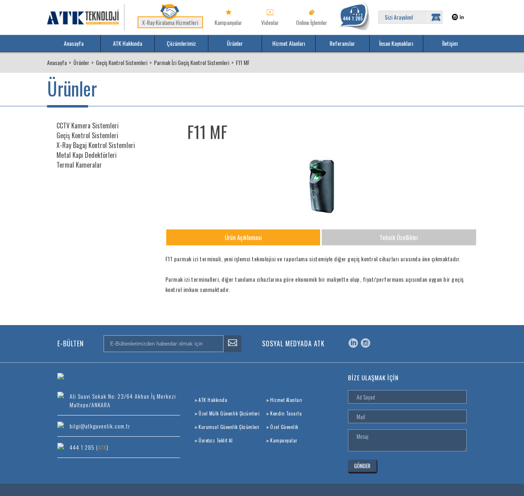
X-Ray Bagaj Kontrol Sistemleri (95, 145)
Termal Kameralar (79, 165)
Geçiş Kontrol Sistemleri (87, 135)
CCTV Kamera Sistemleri (87, 125)
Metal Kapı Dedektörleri (86, 155)
